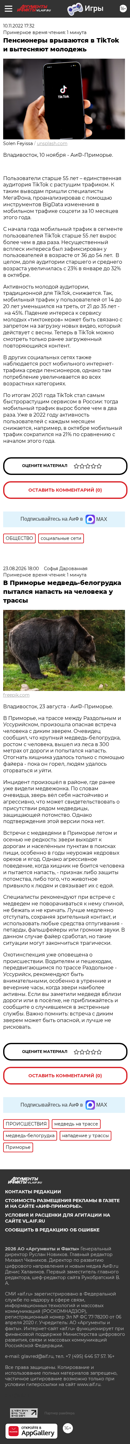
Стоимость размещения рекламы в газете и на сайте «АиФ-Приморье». (62, 1203)
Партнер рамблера (59, 1413)
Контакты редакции (33, 1192)
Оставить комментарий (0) (65, 490)
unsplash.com (52, 143)
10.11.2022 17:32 (18, 26)
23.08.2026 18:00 (21, 568)
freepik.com (16, 695)
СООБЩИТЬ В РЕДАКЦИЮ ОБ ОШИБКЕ (52, 1230)
